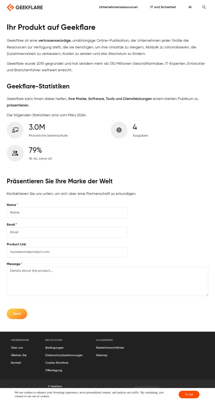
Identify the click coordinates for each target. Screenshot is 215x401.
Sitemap (102, 355)
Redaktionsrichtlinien (110, 347)
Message (14, 264)
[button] (204, 7)
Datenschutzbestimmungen (64, 355)
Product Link (16, 244)
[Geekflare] (25, 7)
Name (12, 205)
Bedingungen (54, 347)
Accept (189, 394)
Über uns (17, 347)
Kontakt (16, 362)
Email (12, 224)
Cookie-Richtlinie (56, 362)
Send (17, 314)
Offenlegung (53, 370)
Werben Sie (18, 355)
